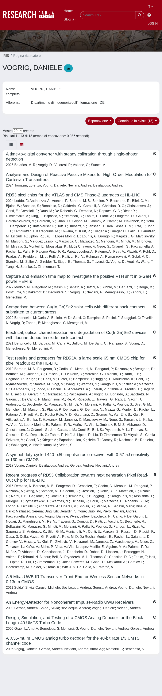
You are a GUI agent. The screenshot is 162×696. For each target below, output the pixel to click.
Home (68, 11)
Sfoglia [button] (69, 19)
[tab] (11, 144)
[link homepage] (31, 15)
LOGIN (152, 23)
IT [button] (148, 6)
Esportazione (98, 121)
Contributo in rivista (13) (136, 121)
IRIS (6, 55)
